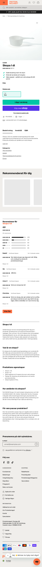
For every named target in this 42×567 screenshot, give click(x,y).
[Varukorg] (38, 2)
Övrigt (4, 158)
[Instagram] (8, 462)
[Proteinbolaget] (13, 2)
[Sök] (4, 7)
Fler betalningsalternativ (21, 113)
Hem (4, 16)
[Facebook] (4, 462)
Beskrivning (7, 130)
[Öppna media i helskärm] (21, 39)
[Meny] (4, 2)
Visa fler (7, 311)
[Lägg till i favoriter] (37, 23)
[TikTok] (12, 462)
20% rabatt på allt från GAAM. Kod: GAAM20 (22, 12)
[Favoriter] (34, 2)
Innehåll (18, 130)
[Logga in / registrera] (29, 2)
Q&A (26, 130)
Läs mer (5, 144)
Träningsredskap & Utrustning (15, 16)
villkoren (28, 450)
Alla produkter (7, 150)
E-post (5, 441)
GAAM (5, 63)
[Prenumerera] (36, 444)
